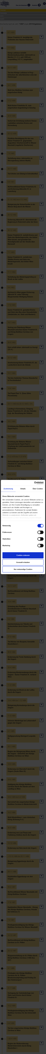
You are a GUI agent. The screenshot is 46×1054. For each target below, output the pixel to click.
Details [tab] (23, 489)
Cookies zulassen (23, 555)
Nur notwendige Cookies (23, 569)
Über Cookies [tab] (38, 489)
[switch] (40, 532)
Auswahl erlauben (23, 562)
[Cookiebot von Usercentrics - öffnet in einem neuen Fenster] (34, 482)
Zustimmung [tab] (8, 489)
